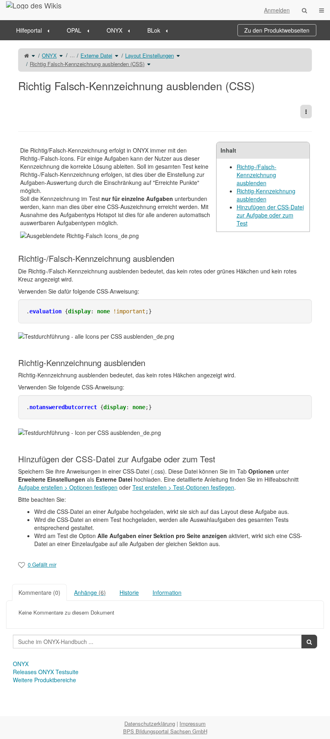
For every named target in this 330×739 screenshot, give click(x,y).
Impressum (192, 723)
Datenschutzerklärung (149, 723)
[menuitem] (35, 30)
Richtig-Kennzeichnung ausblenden (266, 195)
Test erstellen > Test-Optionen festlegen (183, 487)
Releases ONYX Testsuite (45, 672)
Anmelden (277, 10)
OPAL (74, 30)
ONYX (114, 30)
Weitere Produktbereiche (44, 680)
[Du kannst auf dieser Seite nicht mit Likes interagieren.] (21, 564)
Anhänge (90, 592)
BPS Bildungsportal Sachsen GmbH (165, 731)
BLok (153, 30)
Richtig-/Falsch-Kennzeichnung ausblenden (256, 175)
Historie (129, 592)
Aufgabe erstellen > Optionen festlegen (68, 487)
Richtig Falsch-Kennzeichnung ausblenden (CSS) (87, 64)
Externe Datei (96, 55)
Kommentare (39, 592)
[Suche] (304, 10)
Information (167, 592)
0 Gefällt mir (42, 564)
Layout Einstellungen (149, 55)
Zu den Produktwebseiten (276, 30)
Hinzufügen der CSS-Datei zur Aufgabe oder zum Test (270, 215)
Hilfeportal (29, 30)
